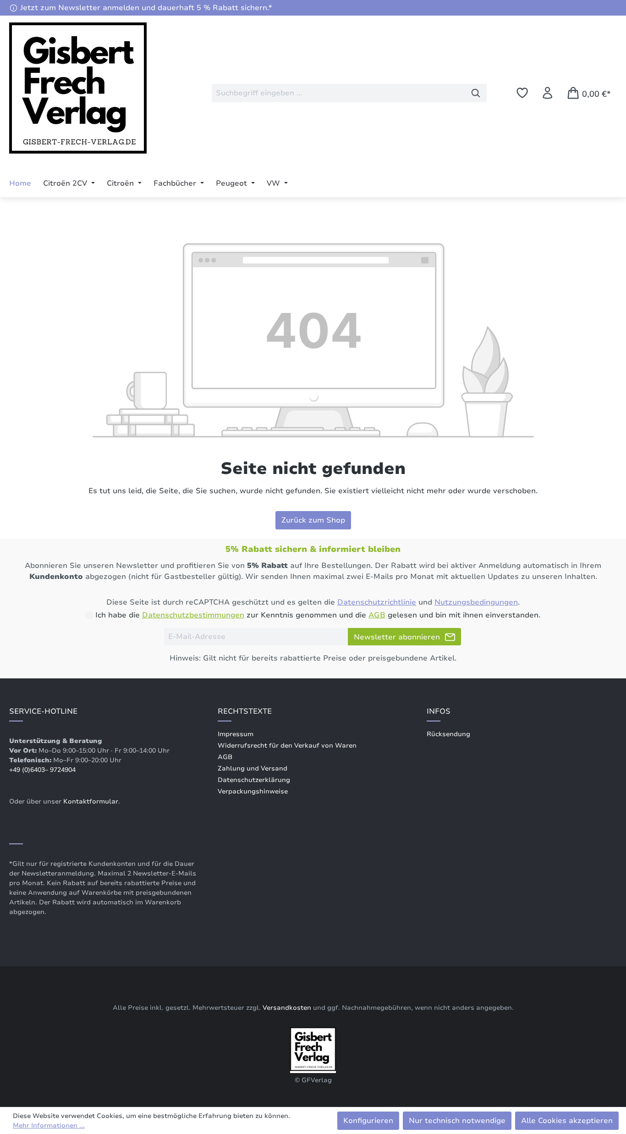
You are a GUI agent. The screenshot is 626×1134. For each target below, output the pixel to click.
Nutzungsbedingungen (476, 602)
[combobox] (338, 93)
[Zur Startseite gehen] (78, 91)
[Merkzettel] (522, 93)
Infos (438, 711)
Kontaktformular (90, 801)
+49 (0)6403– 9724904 (42, 769)
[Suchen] (476, 93)
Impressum (235, 734)
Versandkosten (287, 1007)
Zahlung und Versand (252, 768)
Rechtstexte (245, 711)
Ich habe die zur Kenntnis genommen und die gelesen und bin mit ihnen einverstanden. (317, 615)
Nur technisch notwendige (457, 1121)
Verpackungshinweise (253, 791)
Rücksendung (448, 734)
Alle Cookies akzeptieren (567, 1121)
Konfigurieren (368, 1121)
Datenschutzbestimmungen (193, 615)
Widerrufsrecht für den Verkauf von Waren (287, 745)
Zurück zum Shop (313, 520)
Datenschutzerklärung (254, 780)
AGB (376, 615)
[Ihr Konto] (547, 93)
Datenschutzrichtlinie (376, 602)
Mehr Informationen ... (49, 1125)
